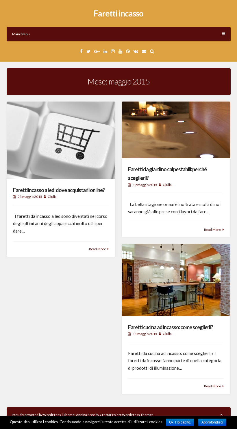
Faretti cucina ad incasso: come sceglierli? (170, 327)
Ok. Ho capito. (180, 422)
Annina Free (85, 415)
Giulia (52, 196)
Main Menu (21, 34)
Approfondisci (212, 422)
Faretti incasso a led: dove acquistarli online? (59, 190)
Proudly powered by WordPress (37, 415)
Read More (97, 249)
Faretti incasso (118, 13)
